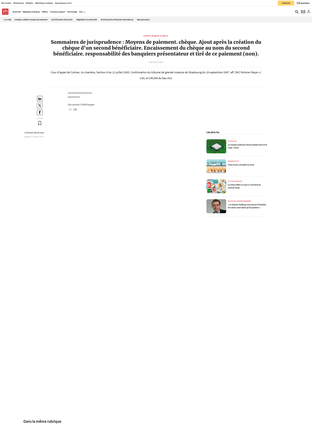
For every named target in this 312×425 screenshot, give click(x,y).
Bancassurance (143, 19)
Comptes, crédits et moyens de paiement (31, 19)
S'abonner (286, 3)
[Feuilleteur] (303, 12)
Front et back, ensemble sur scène (241, 165)
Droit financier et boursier (62, 19)
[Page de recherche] (296, 12)
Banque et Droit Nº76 (34, 137)
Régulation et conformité (87, 19)
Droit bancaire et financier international (117, 19)
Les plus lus (212, 132)
